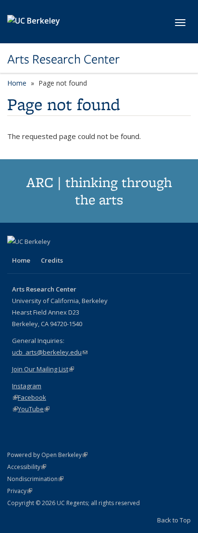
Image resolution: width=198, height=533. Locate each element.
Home (16, 83)
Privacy (19, 491)
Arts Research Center (63, 59)
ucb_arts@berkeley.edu (49, 352)
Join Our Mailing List (43, 369)
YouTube (34, 409)
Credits (52, 260)
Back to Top (174, 520)
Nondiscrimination (35, 479)
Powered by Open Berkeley (47, 455)
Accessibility (26, 467)
